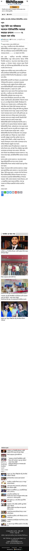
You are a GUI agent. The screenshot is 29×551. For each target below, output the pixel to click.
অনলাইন (10, 14)
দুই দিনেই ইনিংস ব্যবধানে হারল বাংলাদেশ (16, 478)
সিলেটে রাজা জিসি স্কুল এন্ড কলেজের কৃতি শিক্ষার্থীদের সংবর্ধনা (14, 297)
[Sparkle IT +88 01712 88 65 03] (18, 549)
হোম (4, 14)
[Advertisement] (14, 215)
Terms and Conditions (6, 547)
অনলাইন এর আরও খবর (9, 234)
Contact (20, 547)
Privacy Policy (14, 547)
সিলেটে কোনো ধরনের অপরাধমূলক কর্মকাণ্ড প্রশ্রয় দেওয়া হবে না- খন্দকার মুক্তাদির (17, 495)
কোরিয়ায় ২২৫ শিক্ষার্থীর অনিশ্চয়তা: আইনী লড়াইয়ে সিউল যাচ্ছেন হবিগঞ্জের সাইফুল (16, 451)
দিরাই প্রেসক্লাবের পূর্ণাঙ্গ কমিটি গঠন (8, 277)
